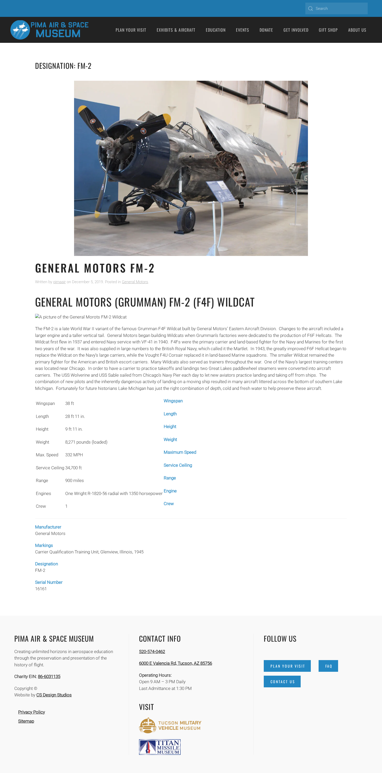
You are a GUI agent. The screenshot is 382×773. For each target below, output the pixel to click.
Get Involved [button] (296, 30)
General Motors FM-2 (95, 268)
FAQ (329, 666)
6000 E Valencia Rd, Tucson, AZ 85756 (175, 663)
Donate (266, 30)
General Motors (135, 282)
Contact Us (283, 681)
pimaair (59, 282)
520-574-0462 (152, 651)
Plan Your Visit (288, 666)
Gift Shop (328, 30)
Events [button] (242, 30)
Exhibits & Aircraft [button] (176, 30)
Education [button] (216, 30)
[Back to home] (49, 30)
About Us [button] (357, 30)
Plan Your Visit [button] (131, 30)
